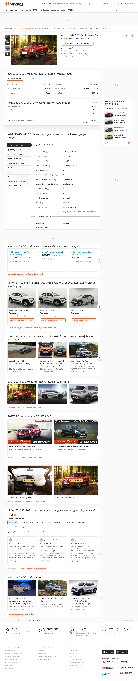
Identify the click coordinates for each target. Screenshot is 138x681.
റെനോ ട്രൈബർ (119, 128)
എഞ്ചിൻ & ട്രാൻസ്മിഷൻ (16, 145)
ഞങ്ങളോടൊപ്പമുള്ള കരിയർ (13, 653)
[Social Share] (132, 36)
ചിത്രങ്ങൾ (57, 28)
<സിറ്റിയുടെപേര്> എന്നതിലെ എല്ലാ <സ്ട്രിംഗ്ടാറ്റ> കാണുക (33, 327)
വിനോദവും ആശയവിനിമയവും (17, 181)
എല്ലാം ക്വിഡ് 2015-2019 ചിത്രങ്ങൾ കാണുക (23, 407)
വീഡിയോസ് (83, 28)
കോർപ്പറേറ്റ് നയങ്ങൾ (11, 662)
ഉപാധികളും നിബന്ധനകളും (13, 656)
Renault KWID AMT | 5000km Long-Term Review (22, 446)
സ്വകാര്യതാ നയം (11, 659)
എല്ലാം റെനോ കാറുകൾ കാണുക (115, 143)
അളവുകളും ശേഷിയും (15, 158)
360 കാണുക (73, 28)
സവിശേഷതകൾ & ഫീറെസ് (43, 28)
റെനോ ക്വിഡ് (119, 113)
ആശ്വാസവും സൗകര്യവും (17, 163)
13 (43, 561)
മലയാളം (105, 3)
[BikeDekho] (108, 661)
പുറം (9, 172)
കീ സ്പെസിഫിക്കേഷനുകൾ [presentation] (15, 78)
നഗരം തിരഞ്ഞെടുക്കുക (124, 10)
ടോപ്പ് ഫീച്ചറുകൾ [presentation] (31, 78)
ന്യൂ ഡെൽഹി (79, 51)
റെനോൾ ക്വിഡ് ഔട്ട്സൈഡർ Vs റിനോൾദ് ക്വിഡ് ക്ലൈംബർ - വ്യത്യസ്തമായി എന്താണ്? (52, 363)
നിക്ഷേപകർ (8, 665)
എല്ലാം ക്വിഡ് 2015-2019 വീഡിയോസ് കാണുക (23, 457)
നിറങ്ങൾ (64, 28)
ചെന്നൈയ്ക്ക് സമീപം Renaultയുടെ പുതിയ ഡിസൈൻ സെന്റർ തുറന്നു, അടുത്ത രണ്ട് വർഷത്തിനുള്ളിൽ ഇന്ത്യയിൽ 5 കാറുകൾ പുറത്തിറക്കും (21, 603)
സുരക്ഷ (10, 176)
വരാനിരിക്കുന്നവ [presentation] (122, 108)
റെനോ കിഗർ (118, 135)
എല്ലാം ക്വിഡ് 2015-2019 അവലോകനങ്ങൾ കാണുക (25, 568)
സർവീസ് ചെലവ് (93, 28)
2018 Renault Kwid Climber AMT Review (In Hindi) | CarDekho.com (73, 446)
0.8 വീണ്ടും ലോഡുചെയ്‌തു (25, 28)
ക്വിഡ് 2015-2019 (10, 28)
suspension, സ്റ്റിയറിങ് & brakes (17, 154)
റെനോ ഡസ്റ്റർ (119, 120)
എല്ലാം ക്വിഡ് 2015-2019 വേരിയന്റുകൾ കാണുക (24, 274)
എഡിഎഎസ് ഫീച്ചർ (14, 185)
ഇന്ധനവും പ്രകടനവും (15, 150)
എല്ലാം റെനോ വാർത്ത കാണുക (19, 614)
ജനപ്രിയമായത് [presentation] (109, 108)
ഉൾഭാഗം (11, 167)
